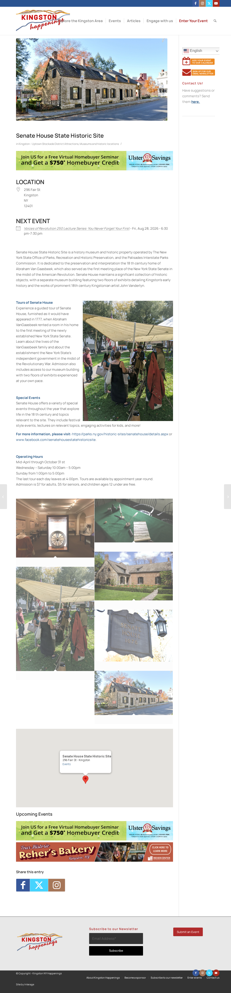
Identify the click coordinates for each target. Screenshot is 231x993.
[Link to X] (209, 3)
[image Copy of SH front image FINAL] (134, 697)
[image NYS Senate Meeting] (134, 525)
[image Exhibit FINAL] (55, 533)
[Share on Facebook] (23, 885)
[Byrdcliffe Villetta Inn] (3, 496)
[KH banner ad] (94, 860)
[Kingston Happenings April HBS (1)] (94, 169)
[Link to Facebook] (195, 3)
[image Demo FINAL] (55, 623)
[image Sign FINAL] (134, 640)
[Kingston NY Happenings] (43, 21)
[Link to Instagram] (202, 3)
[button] (85, 780)
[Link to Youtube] (216, 3)
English (195, 51)
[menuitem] (80, 21)
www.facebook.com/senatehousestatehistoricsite (56, 439)
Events (66, 764)
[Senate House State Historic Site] (91, 79)
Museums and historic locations (99, 144)
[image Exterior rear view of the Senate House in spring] (134, 580)
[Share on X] (39, 885)
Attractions (71, 144)
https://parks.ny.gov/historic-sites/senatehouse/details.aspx (120, 434)
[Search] (215, 21)
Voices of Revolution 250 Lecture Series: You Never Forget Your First (76, 228)
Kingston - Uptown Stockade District (41, 144)
